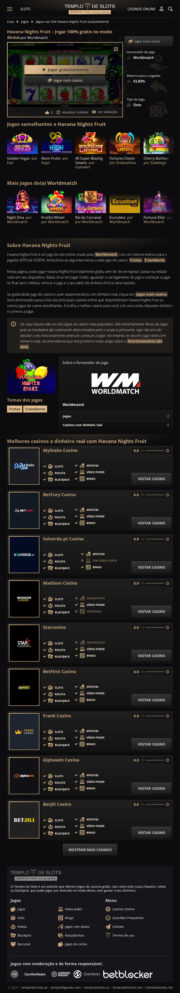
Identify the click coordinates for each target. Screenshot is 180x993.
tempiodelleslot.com (128, 987)
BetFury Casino (59, 494)
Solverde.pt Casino (63, 539)
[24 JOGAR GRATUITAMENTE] (56, 142)
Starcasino (54, 627)
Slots (25, 9)
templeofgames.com (66, 987)
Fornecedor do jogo (141, 52)
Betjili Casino (57, 804)
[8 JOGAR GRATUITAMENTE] (90, 201)
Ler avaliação (107, 112)
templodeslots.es (96, 987)
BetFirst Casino (59, 671)
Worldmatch (106, 254)
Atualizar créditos (75, 112)
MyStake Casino (60, 450)
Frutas (135, 260)
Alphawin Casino (61, 760)
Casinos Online (141, 9)
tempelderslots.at (34, 987)
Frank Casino (57, 716)
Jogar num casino (147, 41)
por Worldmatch (34, 37)
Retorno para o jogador (144, 76)
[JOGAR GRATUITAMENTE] (22, 142)
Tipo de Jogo (136, 99)
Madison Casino (60, 583)
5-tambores (155, 260)
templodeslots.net (159, 987)
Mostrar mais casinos (90, 849)
